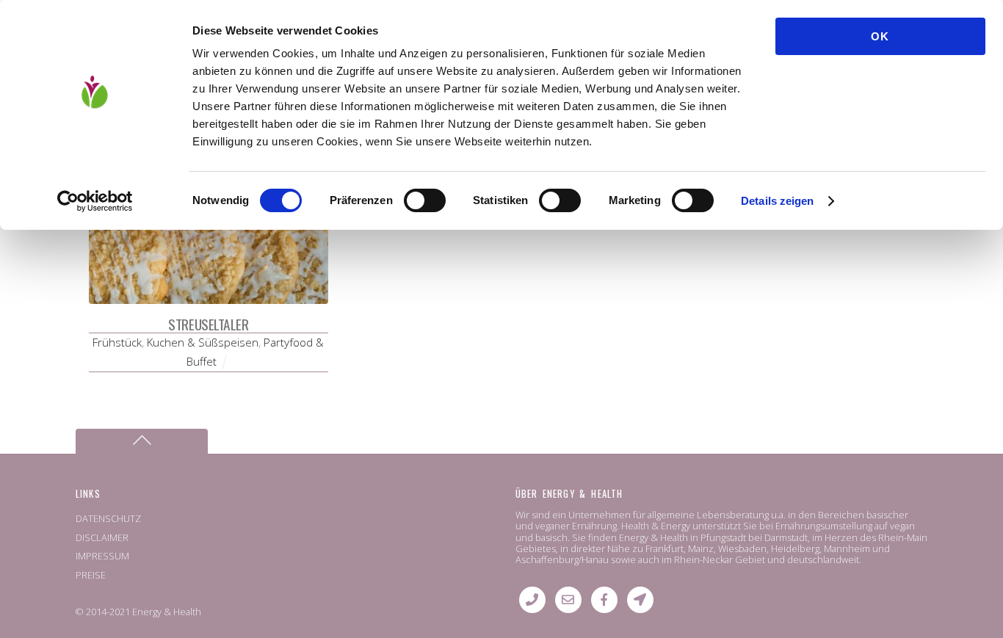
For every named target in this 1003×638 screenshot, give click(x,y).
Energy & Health (166, 611)
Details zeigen (777, 201)
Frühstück (117, 342)
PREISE (91, 574)
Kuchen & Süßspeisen (202, 342)
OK (880, 36)
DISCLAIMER (102, 537)
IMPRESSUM (102, 555)
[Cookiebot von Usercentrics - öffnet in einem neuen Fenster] (95, 201)
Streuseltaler (208, 324)
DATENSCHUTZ (108, 518)
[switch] (425, 200)
